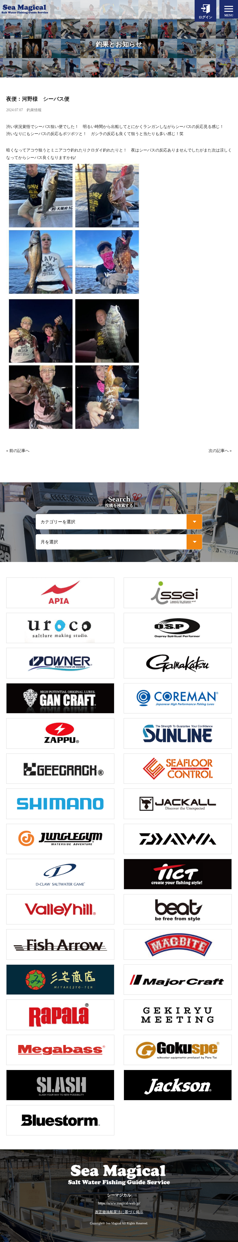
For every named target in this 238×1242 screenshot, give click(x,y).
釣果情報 (34, 110)
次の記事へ (219, 450)
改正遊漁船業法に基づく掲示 (119, 1212)
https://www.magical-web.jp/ (119, 1203)
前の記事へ (19, 450)
